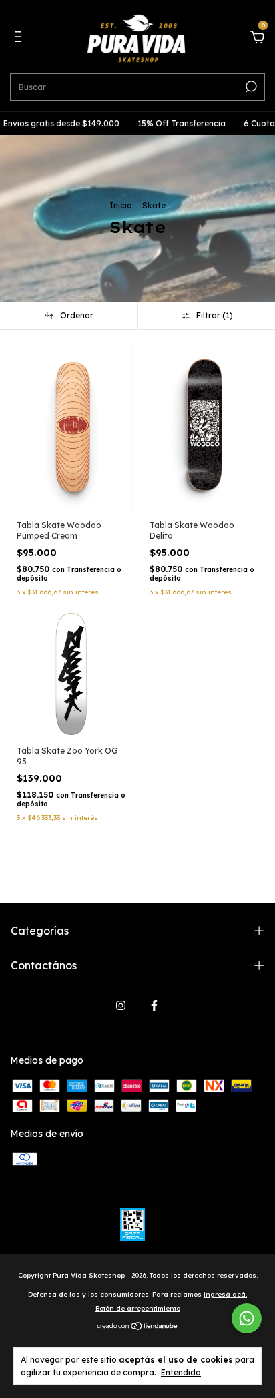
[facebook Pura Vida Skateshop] (154, 1005)
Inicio (120, 205)
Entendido (181, 1372)
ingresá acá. (225, 1294)
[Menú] (20, 38)
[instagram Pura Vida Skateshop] (120, 1005)
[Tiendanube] (138, 1327)
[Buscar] (250, 86)
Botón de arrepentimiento (137, 1308)
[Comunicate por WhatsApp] (247, 1318)
